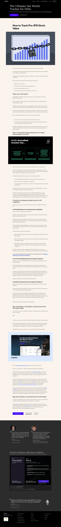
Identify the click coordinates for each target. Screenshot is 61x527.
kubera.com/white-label (20, 486)
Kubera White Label (44, 1)
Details (31, 466)
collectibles (34, 381)
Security (38, 1)
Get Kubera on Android (21, 522)
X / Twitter (46, 517)
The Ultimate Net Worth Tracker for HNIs (25, 7)
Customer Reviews (47, 513)
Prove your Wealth (20, 517)
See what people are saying (16, 442)
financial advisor (27, 405)
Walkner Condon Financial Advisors (43, 442)
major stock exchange (36, 371)
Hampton (18, 440)
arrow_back (12, 21)
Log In (50, 1)
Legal (32, 517)
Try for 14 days (43, 481)
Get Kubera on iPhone (21, 520)
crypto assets (19, 381)
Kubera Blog (46, 515)
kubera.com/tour (19, 487)
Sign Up (54, 1)
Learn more (49, 11)
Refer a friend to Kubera (34, 520)
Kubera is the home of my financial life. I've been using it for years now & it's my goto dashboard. (26, 501)
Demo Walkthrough (20, 513)
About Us (32, 513)
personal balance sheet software (22, 365)
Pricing (33, 1)
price (17, 404)
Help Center (19, 515)
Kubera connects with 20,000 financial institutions (27, 384)
